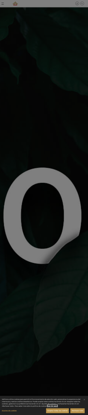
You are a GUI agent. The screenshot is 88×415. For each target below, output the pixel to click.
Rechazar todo (77, 411)
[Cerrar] (84, 399)
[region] (44, 405)
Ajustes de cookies (9, 410)
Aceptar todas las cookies (57, 411)
